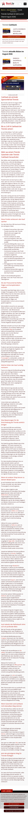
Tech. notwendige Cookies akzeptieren (14, 811)
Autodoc (13, 553)
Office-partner (18, 665)
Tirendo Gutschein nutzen (14, 68)
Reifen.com (15, 511)
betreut (3, 734)
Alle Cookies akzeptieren (14, 804)
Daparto (13, 580)
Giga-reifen (12, 541)
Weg (11, 329)
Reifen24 (3, 596)
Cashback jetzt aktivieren (14, 36)
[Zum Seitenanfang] (25, 811)
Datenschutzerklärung (19, 801)
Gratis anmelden (7, 791)
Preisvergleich (5, 358)
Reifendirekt (4, 495)
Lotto (13, 675)
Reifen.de (14, 525)
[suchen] (21, 4)
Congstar (3, 638)
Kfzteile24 (15, 566)
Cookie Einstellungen (14, 807)
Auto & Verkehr (11, 10)
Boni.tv (3, 10)
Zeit (17, 742)
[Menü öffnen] (25, 4)
